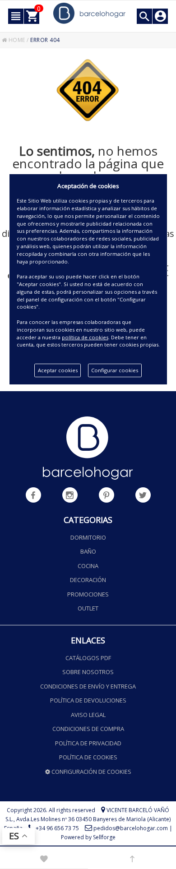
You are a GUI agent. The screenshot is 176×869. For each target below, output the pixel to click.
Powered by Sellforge (88, 837)
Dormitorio (88, 537)
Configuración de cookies (90, 771)
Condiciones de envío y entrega (88, 686)
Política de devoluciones (88, 700)
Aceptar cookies (58, 370)
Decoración (88, 580)
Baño (88, 551)
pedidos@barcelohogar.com (130, 828)
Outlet (88, 608)
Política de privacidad (88, 743)
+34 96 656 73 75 (57, 828)
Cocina (88, 566)
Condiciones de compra (88, 729)
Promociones (88, 594)
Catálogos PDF (88, 658)
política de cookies (85, 337)
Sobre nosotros (88, 672)
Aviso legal (88, 715)
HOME (16, 40)
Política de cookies (88, 757)
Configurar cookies (114, 370)
